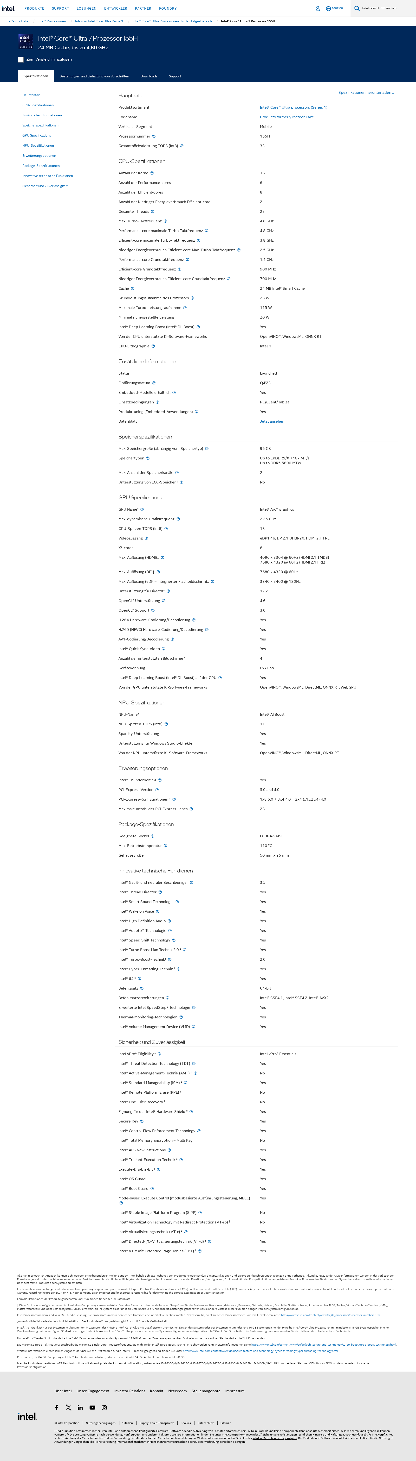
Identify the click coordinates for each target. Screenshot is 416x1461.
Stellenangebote (206, 1391)
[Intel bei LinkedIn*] (80, 1408)
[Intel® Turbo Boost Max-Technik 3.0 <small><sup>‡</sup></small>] (184, 950)
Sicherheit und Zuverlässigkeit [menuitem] (45, 186)
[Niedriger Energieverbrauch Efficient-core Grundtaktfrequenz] (228, 279)
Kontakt (156, 1391)
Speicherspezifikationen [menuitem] (40, 125)
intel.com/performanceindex (240, 1434)
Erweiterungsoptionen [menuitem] (39, 155)
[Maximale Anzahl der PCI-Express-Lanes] (191, 809)
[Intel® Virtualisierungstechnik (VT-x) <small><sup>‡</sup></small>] (185, 1232)
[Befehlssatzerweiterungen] (167, 998)
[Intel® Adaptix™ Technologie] (170, 930)
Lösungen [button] (87, 8)
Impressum (235, 1391)
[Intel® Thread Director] (160, 892)
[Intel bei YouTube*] (92, 1408)
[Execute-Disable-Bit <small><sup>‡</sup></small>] (158, 1169)
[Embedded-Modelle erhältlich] (174, 392)
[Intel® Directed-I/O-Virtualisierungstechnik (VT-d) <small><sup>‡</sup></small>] (209, 1241)
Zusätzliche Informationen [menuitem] (42, 115)
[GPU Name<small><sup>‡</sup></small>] (142, 509)
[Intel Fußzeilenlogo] (27, 1416)
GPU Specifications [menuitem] (36, 135)
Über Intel (63, 1391)
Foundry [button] (168, 8)
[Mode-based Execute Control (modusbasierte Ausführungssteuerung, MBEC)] (121, 1203)
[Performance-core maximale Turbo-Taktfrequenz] (206, 231)
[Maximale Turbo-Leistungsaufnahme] (185, 308)
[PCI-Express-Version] (157, 790)
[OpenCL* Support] (153, 610)
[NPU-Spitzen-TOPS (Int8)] (166, 724)
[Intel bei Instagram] (104, 1408)
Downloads (149, 76)
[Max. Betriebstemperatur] (165, 846)
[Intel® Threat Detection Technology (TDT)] (193, 1063)
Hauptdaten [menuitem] (31, 95)
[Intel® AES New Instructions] (169, 1150)
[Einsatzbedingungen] (157, 402)
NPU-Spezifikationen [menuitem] (38, 145)
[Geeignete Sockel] (152, 836)
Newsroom (177, 1391)
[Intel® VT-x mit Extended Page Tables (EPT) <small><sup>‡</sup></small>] (199, 1251)
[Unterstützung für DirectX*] (168, 591)
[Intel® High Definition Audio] (169, 921)
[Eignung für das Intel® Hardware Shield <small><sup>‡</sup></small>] (191, 1112)
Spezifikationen (36, 76)
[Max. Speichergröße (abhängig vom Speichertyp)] (206, 448)
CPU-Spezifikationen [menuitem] (38, 105)
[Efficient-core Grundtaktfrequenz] (179, 269)
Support (175, 76)
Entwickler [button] (115, 8)
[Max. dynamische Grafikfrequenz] (178, 519)
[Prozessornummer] (153, 136)
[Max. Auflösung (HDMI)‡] (162, 557)
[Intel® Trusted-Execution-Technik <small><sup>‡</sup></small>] (181, 1160)
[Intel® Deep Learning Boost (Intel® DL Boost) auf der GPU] (220, 678)
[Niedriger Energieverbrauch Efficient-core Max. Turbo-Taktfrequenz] (238, 250)
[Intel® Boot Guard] (152, 1188)
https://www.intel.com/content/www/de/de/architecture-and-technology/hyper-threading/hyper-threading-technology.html (260, 1351)
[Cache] (132, 288)
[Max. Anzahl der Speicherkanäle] (177, 472)
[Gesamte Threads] (152, 211)
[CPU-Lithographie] (153, 346)
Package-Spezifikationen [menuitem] (41, 165)
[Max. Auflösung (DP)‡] (158, 572)
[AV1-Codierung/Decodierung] (172, 639)
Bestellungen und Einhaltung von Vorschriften (94, 76)
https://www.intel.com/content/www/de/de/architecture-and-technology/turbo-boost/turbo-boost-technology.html (323, 1345)
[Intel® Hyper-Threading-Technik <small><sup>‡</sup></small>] (178, 969)
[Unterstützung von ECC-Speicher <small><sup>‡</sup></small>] (181, 482)
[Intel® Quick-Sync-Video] (163, 649)
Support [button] (60, 8)
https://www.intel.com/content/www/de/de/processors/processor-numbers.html (331, 1315)
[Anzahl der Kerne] (152, 173)
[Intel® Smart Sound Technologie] (177, 902)
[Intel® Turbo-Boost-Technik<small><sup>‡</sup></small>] (169, 959)
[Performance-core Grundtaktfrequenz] (187, 259)
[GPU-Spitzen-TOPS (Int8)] (166, 529)
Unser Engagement (93, 1391)
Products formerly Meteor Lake (287, 117)
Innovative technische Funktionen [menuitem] (47, 176)
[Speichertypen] (147, 458)
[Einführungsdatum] (153, 383)
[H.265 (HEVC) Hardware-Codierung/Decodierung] (206, 629)
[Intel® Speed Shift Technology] (173, 940)
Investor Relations (129, 1391)
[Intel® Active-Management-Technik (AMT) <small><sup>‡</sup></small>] (195, 1073)
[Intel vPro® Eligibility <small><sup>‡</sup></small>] (159, 1054)
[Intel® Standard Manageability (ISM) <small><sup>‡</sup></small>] (185, 1083)
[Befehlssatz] (141, 988)
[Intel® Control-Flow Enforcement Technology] (199, 1131)
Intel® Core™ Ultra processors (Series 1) (293, 107)
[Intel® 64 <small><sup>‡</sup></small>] (139, 979)
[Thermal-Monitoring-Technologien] (181, 1017)
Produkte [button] (34, 8)
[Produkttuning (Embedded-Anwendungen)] (196, 412)
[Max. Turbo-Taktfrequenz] (165, 221)
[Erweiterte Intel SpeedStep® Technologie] (193, 1007)
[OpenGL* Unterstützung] (163, 601)
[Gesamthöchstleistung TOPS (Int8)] (181, 146)
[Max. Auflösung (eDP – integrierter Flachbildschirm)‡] (212, 581)
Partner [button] (143, 8)
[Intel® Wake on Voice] (157, 911)
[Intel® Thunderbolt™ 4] (159, 780)
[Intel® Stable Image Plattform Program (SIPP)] (200, 1212)
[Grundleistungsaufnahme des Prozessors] (192, 298)
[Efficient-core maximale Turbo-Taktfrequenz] (198, 240)
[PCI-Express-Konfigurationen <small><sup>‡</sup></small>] (174, 799)
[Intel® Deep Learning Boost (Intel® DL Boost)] (198, 327)
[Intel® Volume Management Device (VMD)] (193, 1027)
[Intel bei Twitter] (69, 1408)
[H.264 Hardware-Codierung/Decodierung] (193, 620)
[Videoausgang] (146, 538)
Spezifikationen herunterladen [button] (364, 92)
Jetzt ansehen (272, 421)
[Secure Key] (141, 1121)
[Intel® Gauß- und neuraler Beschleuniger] (191, 882)
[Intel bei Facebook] (56, 1408)
